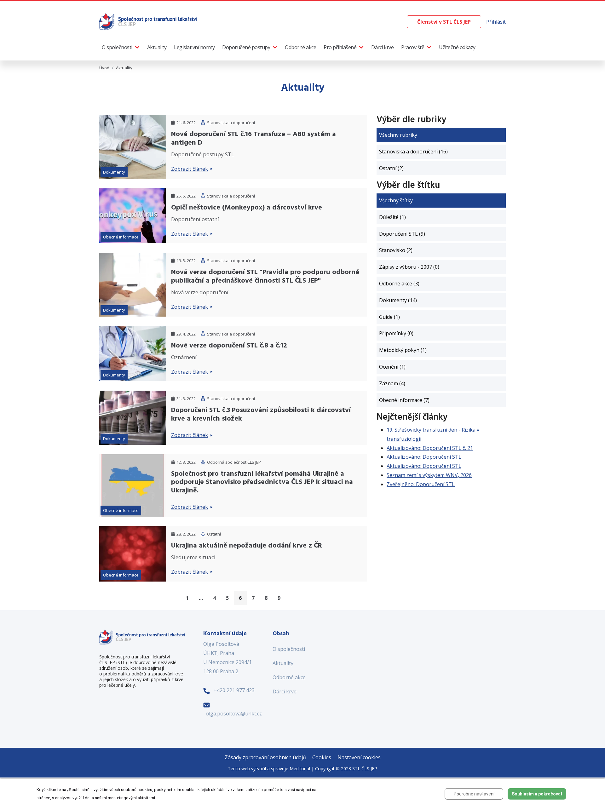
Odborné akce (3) (399, 283)
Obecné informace (121, 237)
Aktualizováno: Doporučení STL (424, 456)
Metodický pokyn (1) (403, 350)
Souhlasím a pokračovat (537, 793)
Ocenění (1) (392, 366)
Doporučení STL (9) (402, 233)
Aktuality (157, 47)
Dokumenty (114, 172)
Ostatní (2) (391, 168)
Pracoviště (412, 47)
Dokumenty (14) (398, 300)
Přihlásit (496, 21)
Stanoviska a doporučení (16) (413, 151)
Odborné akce (300, 47)
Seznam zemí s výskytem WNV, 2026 (429, 475)
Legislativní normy (194, 47)
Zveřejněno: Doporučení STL (421, 484)
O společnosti (117, 47)
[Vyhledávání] (402, 22)
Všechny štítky (396, 200)
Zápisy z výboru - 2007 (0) (409, 266)
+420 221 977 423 (234, 690)
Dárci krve (382, 47)
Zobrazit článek (189, 168)
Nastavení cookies (359, 757)
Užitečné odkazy (457, 47)
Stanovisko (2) (395, 250)
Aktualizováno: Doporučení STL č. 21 (430, 448)
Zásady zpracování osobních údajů (265, 757)
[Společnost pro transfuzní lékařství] (149, 21)
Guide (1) (389, 316)
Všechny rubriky (398, 134)
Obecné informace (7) (404, 400)
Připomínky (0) (396, 333)
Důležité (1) (392, 217)
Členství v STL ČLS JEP (444, 21)
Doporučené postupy (246, 47)
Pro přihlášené (340, 47)
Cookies (321, 757)
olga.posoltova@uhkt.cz (234, 713)
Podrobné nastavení (474, 793)
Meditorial (300, 769)
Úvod (104, 68)
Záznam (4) (392, 383)
